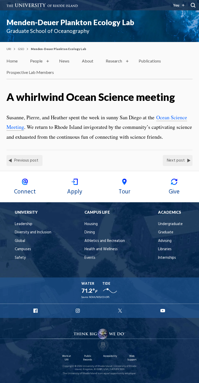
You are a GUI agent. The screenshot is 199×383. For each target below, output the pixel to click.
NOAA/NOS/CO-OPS (99, 297)
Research (114, 60)
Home (12, 60)
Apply (74, 192)
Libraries (165, 249)
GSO (21, 49)
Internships (167, 258)
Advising (165, 241)
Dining (89, 232)
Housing (91, 224)
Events (89, 258)
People (36, 60)
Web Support (132, 358)
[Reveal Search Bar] (193, 5)
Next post (176, 160)
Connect (25, 192)
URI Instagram (78, 311)
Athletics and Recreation (104, 241)
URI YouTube (163, 311)
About (87, 60)
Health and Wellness (101, 249)
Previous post (26, 160)
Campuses (23, 249)
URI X (120, 311)
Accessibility (110, 356)
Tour (124, 192)
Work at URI (66, 358)
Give (174, 192)
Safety (20, 258)
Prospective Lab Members (30, 72)
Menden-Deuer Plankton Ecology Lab (70, 22)
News (64, 60)
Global (20, 241)
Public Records (87, 358)
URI (8, 49)
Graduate (165, 232)
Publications (150, 60)
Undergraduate (170, 224)
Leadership (23, 224)
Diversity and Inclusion (33, 232)
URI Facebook (36, 311)
